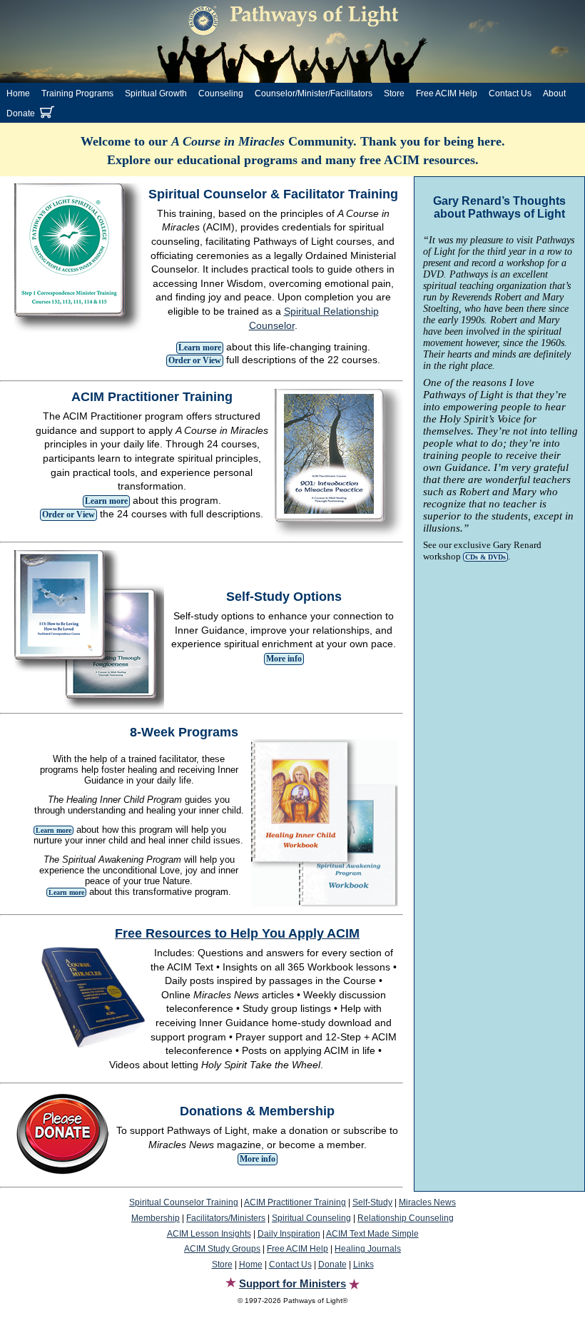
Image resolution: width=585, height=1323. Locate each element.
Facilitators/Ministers (225, 1218)
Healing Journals (368, 1249)
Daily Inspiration (289, 1234)
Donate (20, 113)
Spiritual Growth (156, 93)
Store (394, 93)
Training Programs (77, 93)
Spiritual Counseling (311, 1218)
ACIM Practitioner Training (295, 1202)
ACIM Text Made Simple (372, 1234)
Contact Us (510, 93)
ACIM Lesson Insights (209, 1234)
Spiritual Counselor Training (183, 1202)
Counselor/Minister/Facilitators (313, 93)
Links (363, 1264)
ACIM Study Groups (222, 1249)
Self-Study (372, 1202)
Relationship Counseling (405, 1218)
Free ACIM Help (446, 93)
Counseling (220, 93)
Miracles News (427, 1202)
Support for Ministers (292, 1283)
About (554, 93)
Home (18, 93)
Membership (155, 1218)
